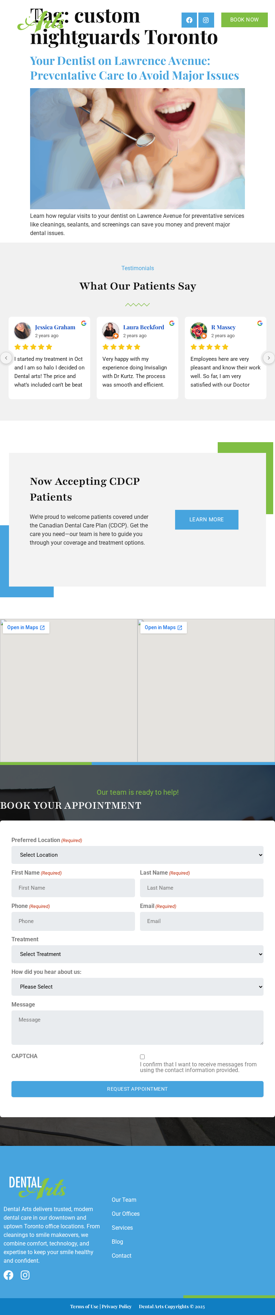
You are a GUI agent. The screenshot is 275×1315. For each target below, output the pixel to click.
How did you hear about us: (46, 972)
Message (23, 1005)
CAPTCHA (24, 1056)
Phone (30, 906)
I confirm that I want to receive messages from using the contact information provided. (198, 1067)
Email (158, 906)
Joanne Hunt (228, 327)
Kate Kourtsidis (55, 327)
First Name (36, 873)
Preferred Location (46, 840)
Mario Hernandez (146, 327)
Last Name (165, 873)
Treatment (24, 939)
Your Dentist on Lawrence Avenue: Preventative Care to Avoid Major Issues (134, 67)
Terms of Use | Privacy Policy (101, 1306)
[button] (153, 20)
